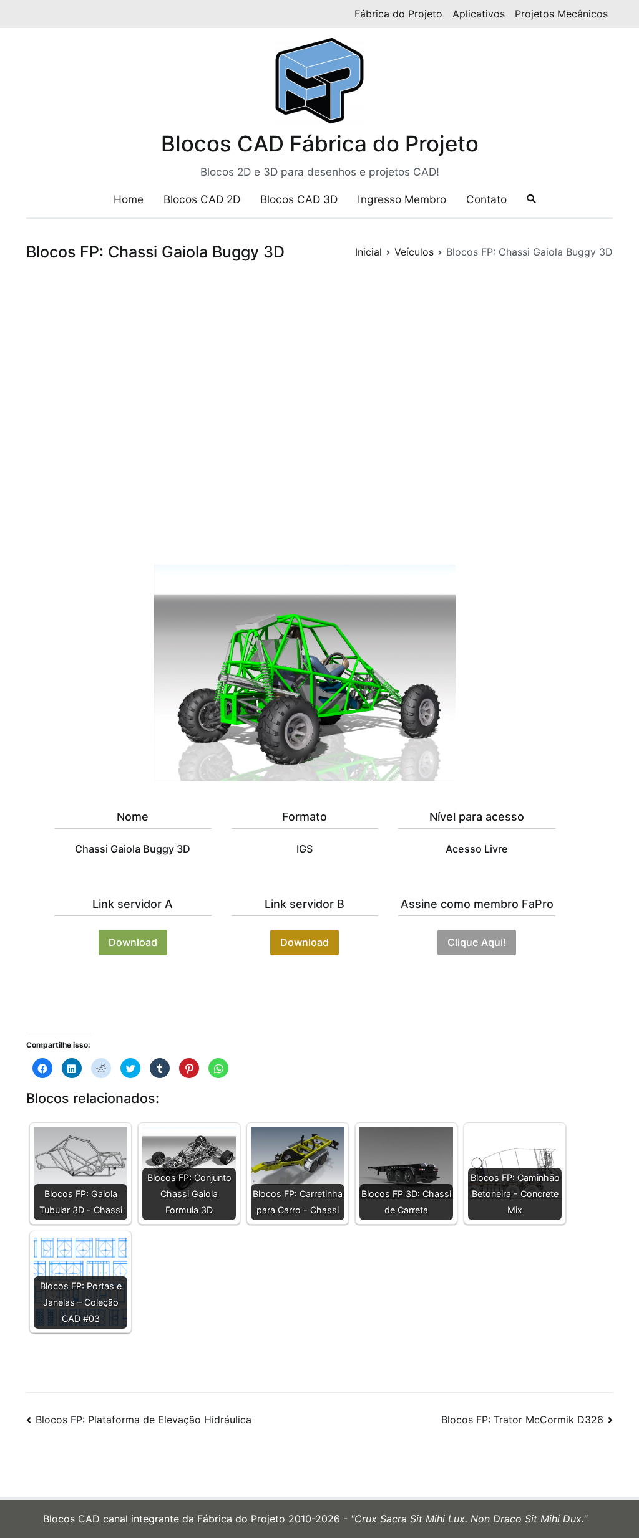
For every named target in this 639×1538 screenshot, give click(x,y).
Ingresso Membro (402, 199)
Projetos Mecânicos (561, 13)
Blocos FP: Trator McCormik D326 (522, 1419)
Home (129, 199)
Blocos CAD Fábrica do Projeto (320, 143)
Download (133, 942)
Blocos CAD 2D (201, 199)
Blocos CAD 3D (299, 199)
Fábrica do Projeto (398, 13)
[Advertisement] (319, 416)
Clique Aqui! (476, 942)
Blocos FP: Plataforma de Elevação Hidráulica (143, 1419)
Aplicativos (478, 13)
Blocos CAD (73, 1518)
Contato (486, 199)
